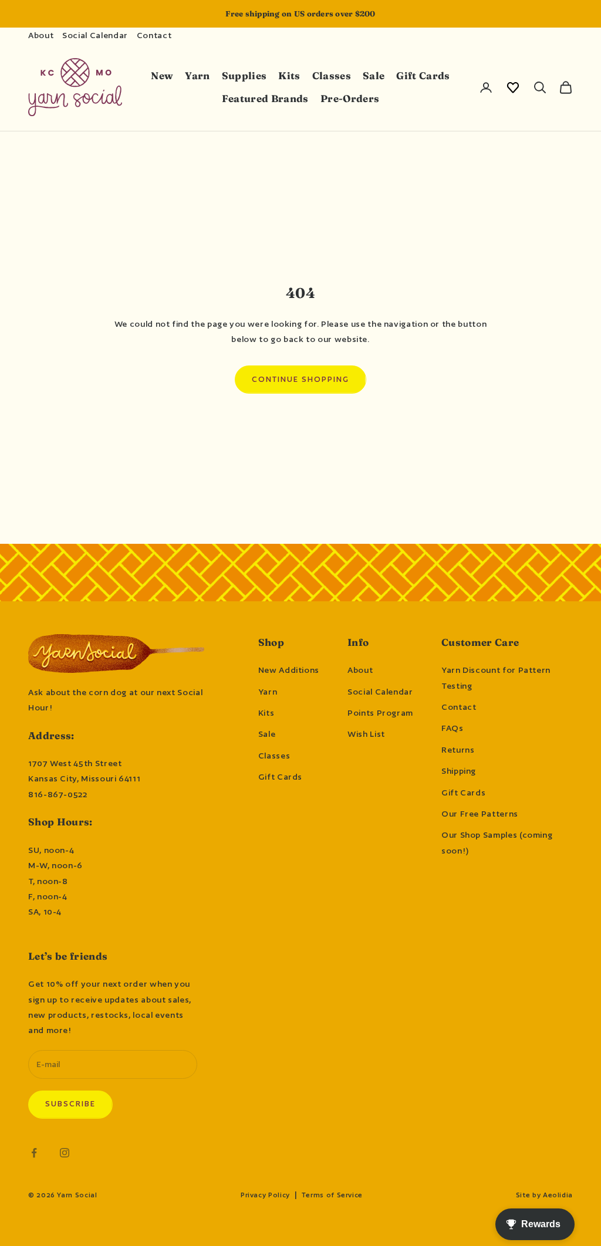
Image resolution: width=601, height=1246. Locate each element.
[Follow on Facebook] (34, 1153)
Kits (289, 76)
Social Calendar (95, 35)
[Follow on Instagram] (64, 1153)
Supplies (244, 76)
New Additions (288, 670)
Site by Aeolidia (544, 1195)
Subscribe (70, 1103)
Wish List (366, 734)
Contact (154, 35)
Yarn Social (77, 1195)
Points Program (380, 712)
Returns (457, 749)
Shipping (458, 771)
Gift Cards (423, 76)
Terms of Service (332, 1195)
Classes (331, 76)
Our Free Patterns (479, 813)
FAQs (452, 728)
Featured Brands (265, 98)
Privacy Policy (265, 1195)
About (40, 35)
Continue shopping (300, 379)
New (162, 76)
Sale (373, 76)
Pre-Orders (349, 98)
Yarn (197, 76)
